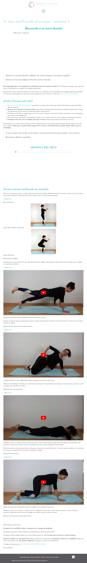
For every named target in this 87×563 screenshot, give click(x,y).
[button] (43, 11)
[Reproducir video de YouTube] (43, 292)
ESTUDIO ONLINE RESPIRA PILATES (32, 544)
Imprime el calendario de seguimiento (20, 105)
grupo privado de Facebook (68, 94)
